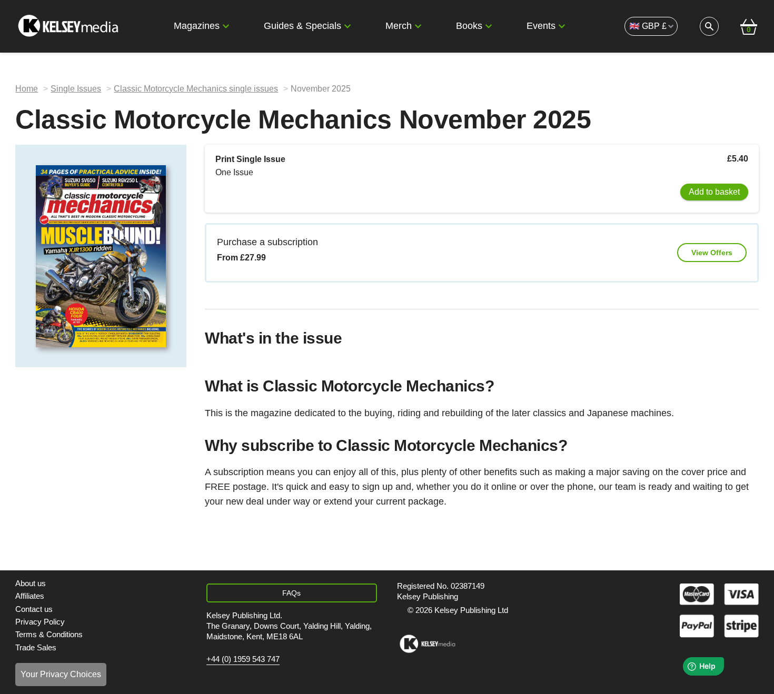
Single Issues (76, 88)
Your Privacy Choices (61, 674)
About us (30, 583)
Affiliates (29, 595)
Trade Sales (35, 647)
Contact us (34, 609)
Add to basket (714, 191)
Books (469, 26)
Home (26, 88)
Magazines (197, 26)
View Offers (711, 252)
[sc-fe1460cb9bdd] (427, 644)
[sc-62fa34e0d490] (69, 26)
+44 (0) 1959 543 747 (243, 659)
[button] (226, 26)
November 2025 (321, 88)
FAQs (291, 593)
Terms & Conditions (49, 634)
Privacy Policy (40, 621)
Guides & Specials (302, 26)
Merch (398, 26)
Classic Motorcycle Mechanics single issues (196, 88)
